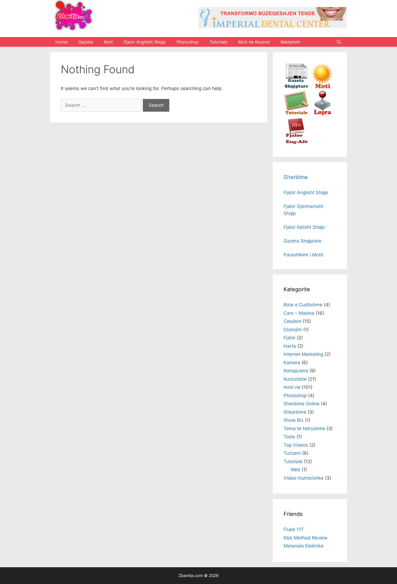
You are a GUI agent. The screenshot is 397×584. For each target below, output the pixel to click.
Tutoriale (218, 42)
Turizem (292, 453)
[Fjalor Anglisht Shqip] (296, 142)
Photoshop (188, 42)
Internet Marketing (303, 354)
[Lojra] (322, 114)
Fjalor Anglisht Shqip (145, 42)
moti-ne (292, 387)
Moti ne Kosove (254, 42)
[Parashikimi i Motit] (322, 87)
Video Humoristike (304, 478)
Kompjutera (296, 370)
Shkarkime (295, 412)
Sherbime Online (301, 403)
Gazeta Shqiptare (302, 241)
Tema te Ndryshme (304, 428)
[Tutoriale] (296, 114)
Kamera (292, 362)
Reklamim (290, 42)
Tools (289, 436)
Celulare (292, 321)
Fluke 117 (294, 529)
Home (61, 42)
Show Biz (294, 420)
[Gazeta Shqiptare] (296, 87)
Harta (290, 346)
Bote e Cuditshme (303, 304)
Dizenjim (293, 329)
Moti (108, 42)
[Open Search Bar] (339, 42)
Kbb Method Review (306, 537)
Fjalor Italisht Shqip (304, 227)
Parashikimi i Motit (303, 254)
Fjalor (289, 337)
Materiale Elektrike (304, 546)
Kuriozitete (295, 379)
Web (295, 469)
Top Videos (296, 445)
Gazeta (85, 42)
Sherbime (296, 177)
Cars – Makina (299, 313)
